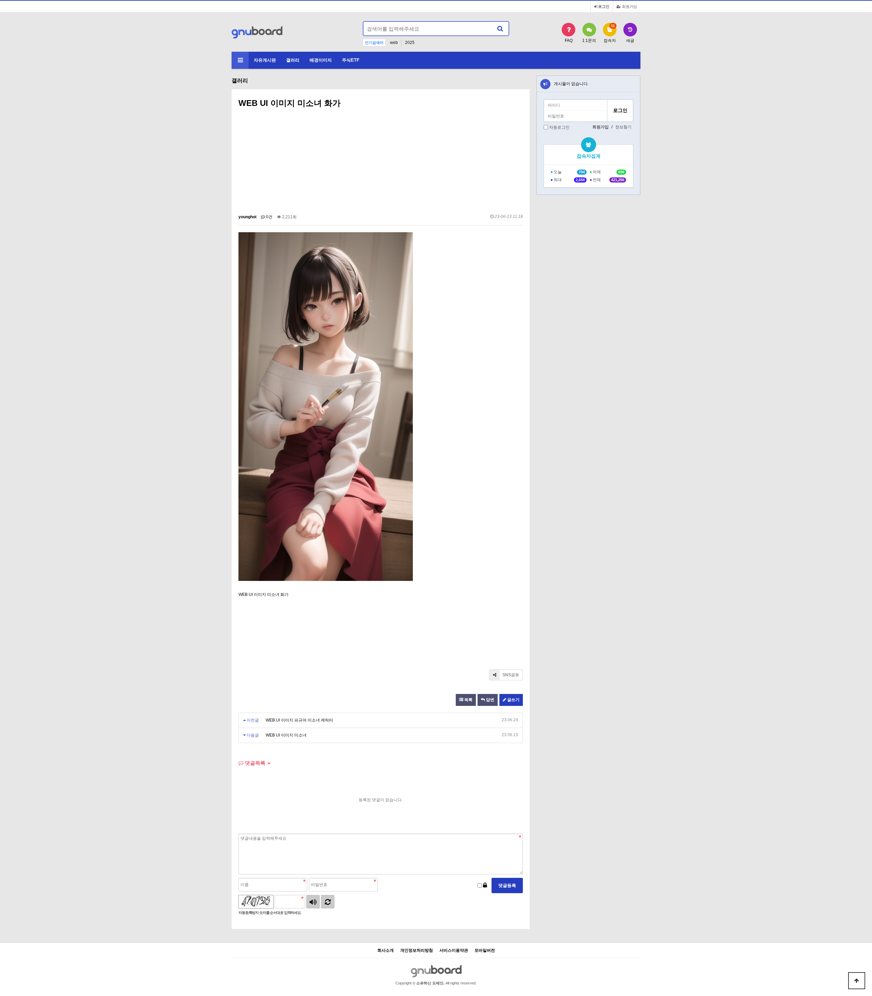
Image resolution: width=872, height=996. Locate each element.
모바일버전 (484, 950)
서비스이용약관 (453, 950)
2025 (410, 42)
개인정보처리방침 (416, 950)
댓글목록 (254, 763)
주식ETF (350, 60)
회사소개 (385, 950)
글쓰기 (512, 699)
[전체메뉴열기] (240, 60)
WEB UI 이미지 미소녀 (286, 735)
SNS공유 (510, 675)
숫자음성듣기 (313, 901)
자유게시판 (265, 60)
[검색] (500, 28)
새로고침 (327, 901)
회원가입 (629, 6)
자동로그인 (559, 127)
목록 (467, 699)
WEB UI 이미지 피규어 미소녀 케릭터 (299, 720)
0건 (268, 217)
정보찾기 (623, 127)
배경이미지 (321, 60)
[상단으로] (856, 980)
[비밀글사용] (485, 885)
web (394, 42)
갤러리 (292, 60)
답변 (489, 699)
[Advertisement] (380, 163)
